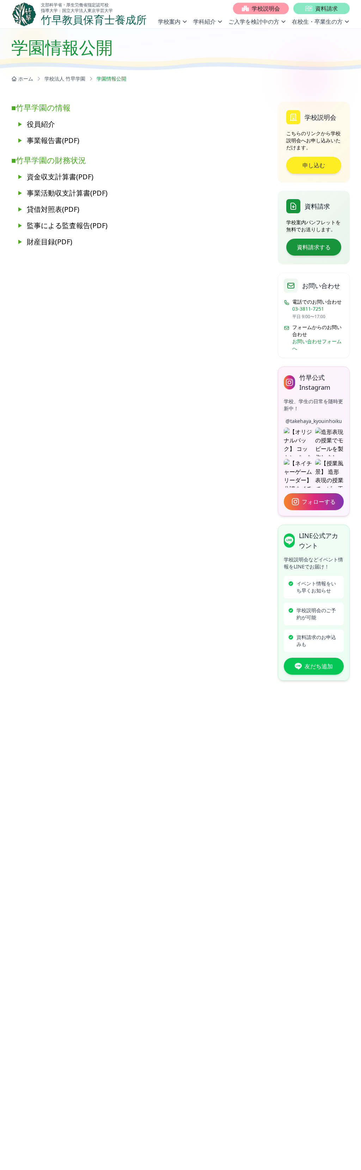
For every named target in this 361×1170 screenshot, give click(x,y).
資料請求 (326, 8)
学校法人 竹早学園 (64, 78)
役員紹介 (41, 124)
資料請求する (314, 247)
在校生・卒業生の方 (317, 21)
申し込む (313, 165)
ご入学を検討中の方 (253, 21)
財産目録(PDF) (49, 241)
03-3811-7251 (308, 308)
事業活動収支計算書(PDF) (67, 193)
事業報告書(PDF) (53, 140)
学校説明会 (266, 8)
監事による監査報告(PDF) (67, 225)
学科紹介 (204, 21)
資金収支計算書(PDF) (60, 176)
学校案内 (169, 21)
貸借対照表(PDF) (53, 209)
